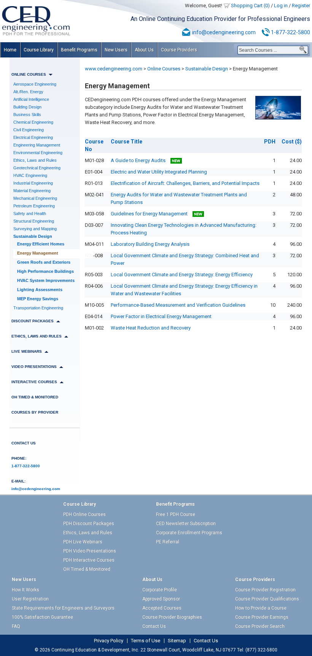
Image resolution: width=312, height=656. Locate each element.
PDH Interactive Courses (89, 560)
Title (126, 142)
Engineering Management (36, 145)
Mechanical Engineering (35, 198)
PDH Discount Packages (88, 523)
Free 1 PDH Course (175, 514)
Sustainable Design (32, 236)
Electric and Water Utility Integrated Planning (159, 172)
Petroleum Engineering (34, 206)
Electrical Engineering (33, 137)
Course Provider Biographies (172, 617)
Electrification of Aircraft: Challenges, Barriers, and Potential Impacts (185, 183)
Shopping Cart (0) (250, 5)
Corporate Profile (159, 589)
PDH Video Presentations (89, 551)
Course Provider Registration (265, 589)
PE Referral (167, 542)
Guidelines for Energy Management (150, 214)
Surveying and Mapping (35, 228)
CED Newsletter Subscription (186, 523)
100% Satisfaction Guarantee (42, 617)
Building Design (27, 107)
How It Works (25, 589)
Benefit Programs (79, 50)
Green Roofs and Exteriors (43, 262)
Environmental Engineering (37, 152)
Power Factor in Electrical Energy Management (161, 316)
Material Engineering (32, 190)
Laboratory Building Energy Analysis (150, 244)
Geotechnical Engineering (36, 168)
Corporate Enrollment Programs (189, 532)
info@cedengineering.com (224, 32)
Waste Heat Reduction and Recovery (151, 328)
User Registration (30, 599)
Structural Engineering (33, 221)
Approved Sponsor (161, 599)
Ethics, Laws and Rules (35, 160)
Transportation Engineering (38, 308)
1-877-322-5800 (290, 32)
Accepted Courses (161, 608)
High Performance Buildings (45, 271)
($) (292, 142)
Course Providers (179, 50)
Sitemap (177, 640)
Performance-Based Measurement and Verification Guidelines (178, 305)
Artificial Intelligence (31, 99)
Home (10, 50)
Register (301, 5)
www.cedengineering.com (113, 69)
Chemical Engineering (33, 122)
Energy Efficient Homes (40, 244)
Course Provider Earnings (261, 617)
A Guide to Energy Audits (139, 160)
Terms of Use (145, 640)
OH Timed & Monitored (34, 397)
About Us (144, 50)
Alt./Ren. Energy (28, 91)
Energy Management (37, 253)
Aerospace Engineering (34, 84)
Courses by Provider (34, 412)
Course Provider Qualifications (267, 599)
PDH (269, 142)
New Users (116, 50)
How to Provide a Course (261, 608)
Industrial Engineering (33, 183)
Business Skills (27, 114)
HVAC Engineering (30, 175)
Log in (281, 5)
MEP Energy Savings (37, 298)
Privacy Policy (108, 640)
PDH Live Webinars (82, 542)
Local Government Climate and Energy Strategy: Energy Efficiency (182, 274)
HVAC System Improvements (46, 280)
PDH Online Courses (84, 514)
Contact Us (23, 443)
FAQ (16, 626)
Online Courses (163, 69)
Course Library (39, 50)
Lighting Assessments (39, 289)
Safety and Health (29, 213)
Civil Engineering (28, 129)
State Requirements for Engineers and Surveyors (63, 608)
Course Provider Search (260, 626)
